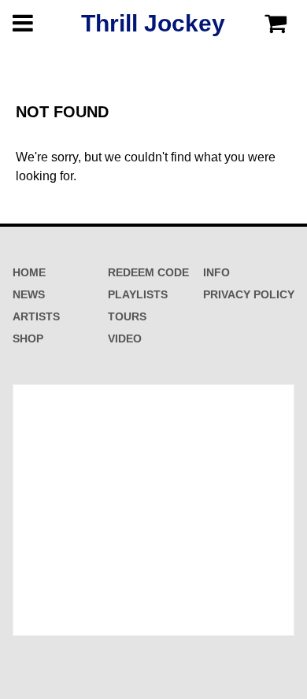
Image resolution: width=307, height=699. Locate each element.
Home (29, 272)
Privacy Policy (248, 294)
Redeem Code (148, 272)
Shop (28, 338)
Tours (127, 316)
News (29, 294)
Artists (36, 316)
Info (216, 272)
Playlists (138, 294)
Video (125, 338)
